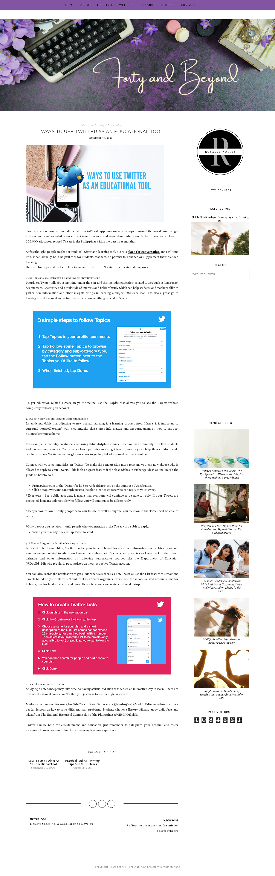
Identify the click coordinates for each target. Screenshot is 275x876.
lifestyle (102, 125)
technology (116, 125)
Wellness (127, 4)
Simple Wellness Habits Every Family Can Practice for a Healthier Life (221, 694)
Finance (148, 4)
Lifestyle (105, 4)
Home (69, 4)
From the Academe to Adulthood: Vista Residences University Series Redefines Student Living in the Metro (221, 586)
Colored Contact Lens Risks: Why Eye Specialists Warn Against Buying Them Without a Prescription (222, 474)
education (87, 125)
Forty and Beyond (128, 867)
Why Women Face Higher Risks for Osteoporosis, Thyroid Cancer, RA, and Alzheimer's (221, 529)
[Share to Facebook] (93, 804)
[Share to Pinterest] (111, 804)
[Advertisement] (220, 349)
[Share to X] (102, 804)
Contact (188, 4)
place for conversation (144, 251)
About (85, 4)
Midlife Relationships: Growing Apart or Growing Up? (220, 218)
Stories (168, 4)
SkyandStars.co (170, 867)
